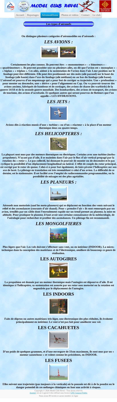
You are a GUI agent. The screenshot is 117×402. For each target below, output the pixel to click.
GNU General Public (78, 393)
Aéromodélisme (50, 15)
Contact (85, 15)
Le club (96, 15)
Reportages (33, 15)
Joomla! (33, 393)
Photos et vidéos (69, 15)
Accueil (20, 15)
